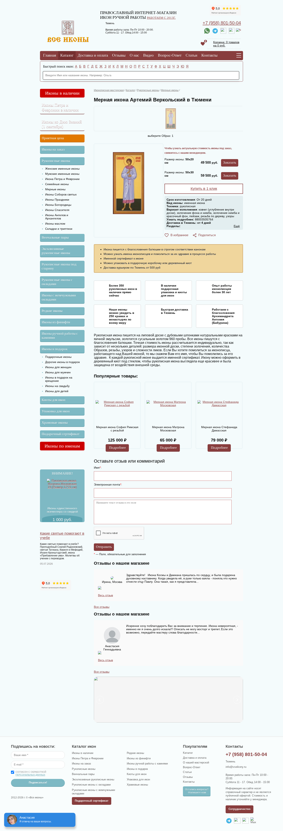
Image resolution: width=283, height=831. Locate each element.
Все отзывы (101, 606)
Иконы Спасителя (57, 210)
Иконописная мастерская (109, 90)
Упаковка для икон (56, 411)
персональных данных (30, 775)
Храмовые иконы (55, 423)
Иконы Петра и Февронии (87, 758)
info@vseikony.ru (236, 766)
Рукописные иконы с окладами (57, 282)
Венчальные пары (55, 237)
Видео (148, 55)
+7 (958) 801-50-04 (222, 22)
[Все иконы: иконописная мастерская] (68, 41)
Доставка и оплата (93, 55)
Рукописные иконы (56, 161)
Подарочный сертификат (60, 434)
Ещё (237, 226)
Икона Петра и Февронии (62, 179)
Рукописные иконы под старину (59, 266)
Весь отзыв (105, 595)
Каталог (67, 55)
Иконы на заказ (53, 149)
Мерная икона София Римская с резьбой (117, 428)
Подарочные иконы (58, 356)
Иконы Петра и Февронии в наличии (60, 107)
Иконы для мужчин (58, 372)
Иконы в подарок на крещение (58, 379)
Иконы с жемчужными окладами (59, 297)
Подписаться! (38, 782)
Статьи (191, 55)
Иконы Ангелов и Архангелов (56, 216)
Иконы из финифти (56, 322)
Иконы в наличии (62, 93)
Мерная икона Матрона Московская (168, 428)
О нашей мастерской (196, 762)
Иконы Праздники (57, 199)
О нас (134, 55)
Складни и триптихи (58, 228)
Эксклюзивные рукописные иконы (56, 251)
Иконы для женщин (58, 367)
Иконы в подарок (55, 349)
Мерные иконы (55, 189)
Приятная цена (53, 138)
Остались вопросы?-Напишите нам (196, 791)
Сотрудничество (239, 809)
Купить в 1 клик (204, 189)
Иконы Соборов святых (61, 194)
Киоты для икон (53, 400)
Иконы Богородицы (58, 204)
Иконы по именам (62, 446)
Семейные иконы (57, 184)
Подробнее (117, 448)
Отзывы (119, 55)
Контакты (209, 55)
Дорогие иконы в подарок (62, 362)
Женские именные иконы (62, 168)
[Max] (238, 30)
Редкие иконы (52, 311)
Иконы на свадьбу (57, 386)
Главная (49, 55)
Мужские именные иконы (62, 173)
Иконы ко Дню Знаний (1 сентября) (62, 124)
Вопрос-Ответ (169, 55)
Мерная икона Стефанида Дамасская (219, 428)
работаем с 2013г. (161, 17)
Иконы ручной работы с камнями (60, 336)
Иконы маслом (55, 223)
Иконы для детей (56, 391)
